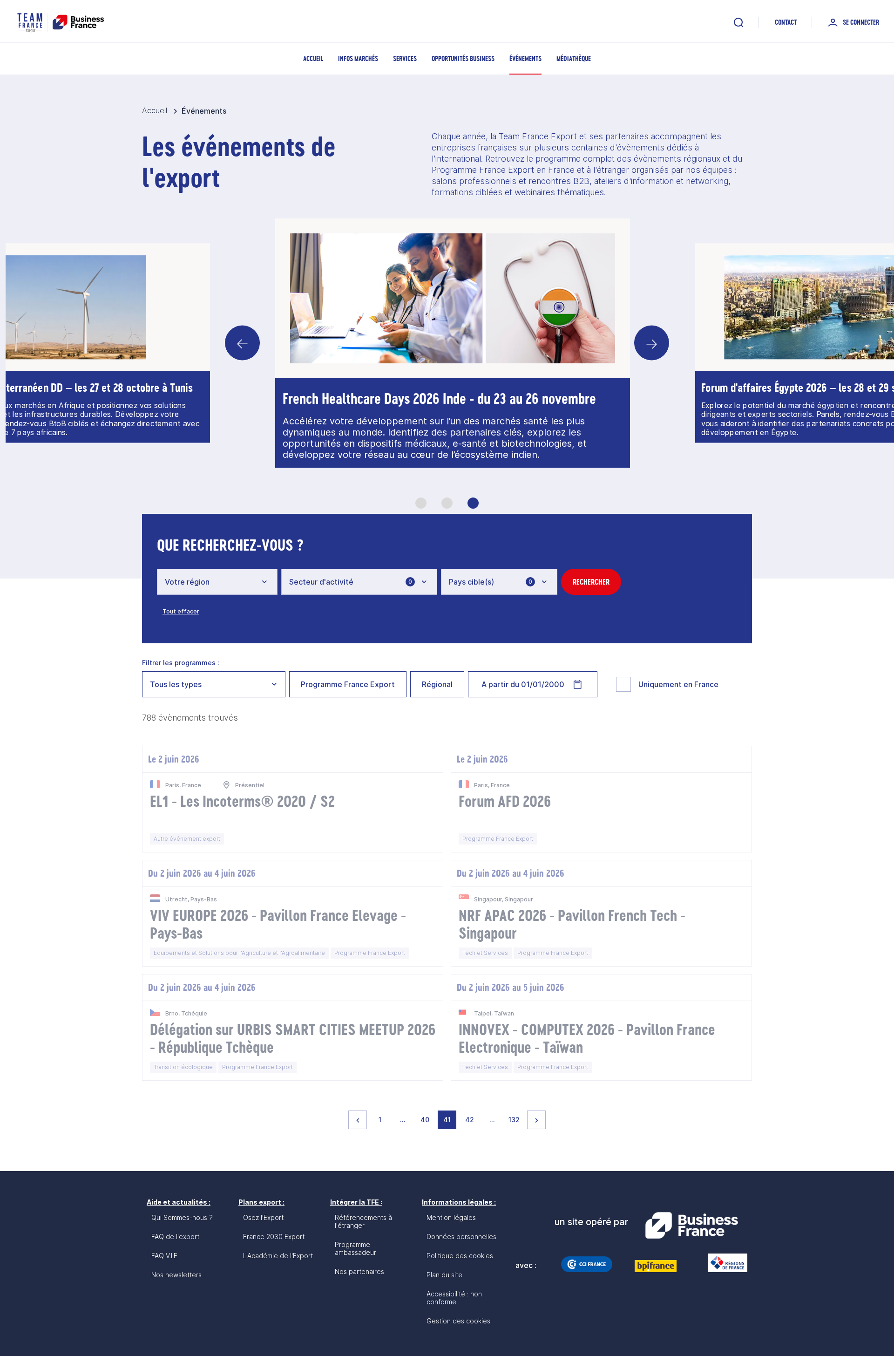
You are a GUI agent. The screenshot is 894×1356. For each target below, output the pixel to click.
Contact (786, 22)
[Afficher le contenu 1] (421, 503)
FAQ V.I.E (164, 1256)
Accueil (313, 58)
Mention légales (451, 1217)
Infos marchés (358, 58)
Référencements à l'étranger (363, 1221)
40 (427, 1119)
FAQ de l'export (175, 1236)
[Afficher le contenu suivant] (651, 343)
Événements (525, 58)
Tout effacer (181, 611)
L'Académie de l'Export (278, 1256)
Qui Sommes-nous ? (182, 1217)
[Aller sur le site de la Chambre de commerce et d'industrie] (586, 1264)
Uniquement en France (678, 684)
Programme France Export (348, 684)
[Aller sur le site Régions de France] (723, 1263)
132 (515, 1119)
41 (449, 1119)
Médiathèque (573, 58)
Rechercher (591, 582)
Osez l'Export (263, 1217)
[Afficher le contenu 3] (473, 503)
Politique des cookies (460, 1256)
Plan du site (444, 1275)
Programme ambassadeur (355, 1248)
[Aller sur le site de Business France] (691, 1225)
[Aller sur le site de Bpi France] (656, 1266)
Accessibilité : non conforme (454, 1298)
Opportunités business (463, 58)
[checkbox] (623, 684)
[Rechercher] (738, 22)
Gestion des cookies (458, 1321)
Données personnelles (461, 1236)
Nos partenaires (359, 1271)
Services (405, 58)
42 (472, 1119)
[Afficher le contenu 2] (447, 503)
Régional (437, 684)
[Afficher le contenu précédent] (242, 343)
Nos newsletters (176, 1275)
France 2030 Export (274, 1236)
